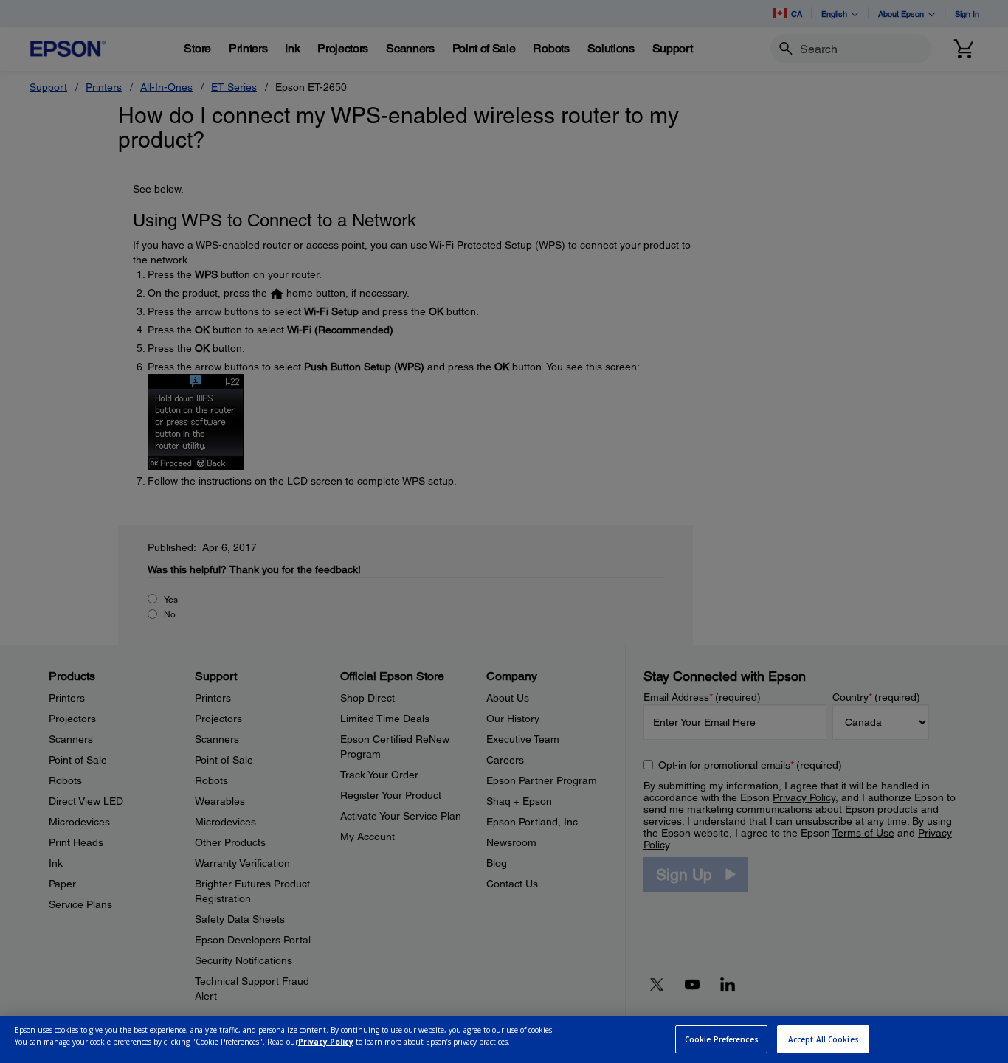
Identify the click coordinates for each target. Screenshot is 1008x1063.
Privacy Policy (325, 1041)
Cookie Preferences (722, 1039)
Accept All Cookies (823, 1039)
